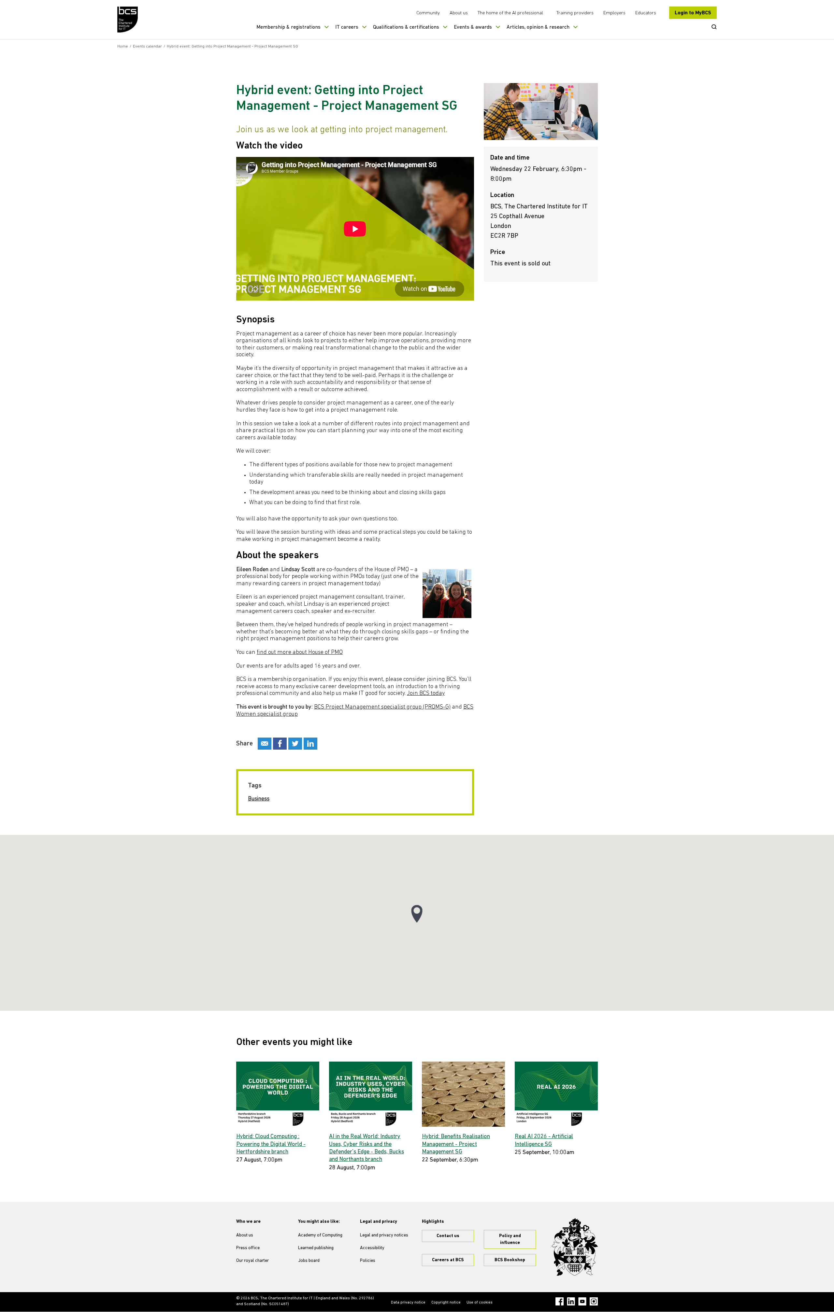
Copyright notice (446, 1303)
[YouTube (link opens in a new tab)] (582, 1301)
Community (428, 13)
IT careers (346, 27)
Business (258, 799)
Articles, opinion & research (538, 27)
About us (459, 13)
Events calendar (147, 47)
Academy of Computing (320, 1235)
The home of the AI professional (510, 13)
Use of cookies (480, 1303)
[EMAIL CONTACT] (264, 744)
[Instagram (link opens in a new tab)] (594, 1301)
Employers (614, 13)
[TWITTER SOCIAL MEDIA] (295, 744)
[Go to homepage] (127, 20)
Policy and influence (510, 1239)
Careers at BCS (448, 1260)
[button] (417, 914)
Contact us (448, 1236)
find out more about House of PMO (300, 653)
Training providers (575, 13)
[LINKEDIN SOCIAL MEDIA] (310, 744)
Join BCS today (426, 694)
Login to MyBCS (693, 13)
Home (122, 47)
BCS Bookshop (510, 1260)
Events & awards (473, 27)
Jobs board (309, 1260)
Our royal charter (252, 1260)
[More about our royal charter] (575, 1247)
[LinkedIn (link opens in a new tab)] (571, 1301)
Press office (248, 1248)
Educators (645, 13)
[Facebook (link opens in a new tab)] (559, 1301)
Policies (367, 1260)
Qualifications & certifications (406, 27)
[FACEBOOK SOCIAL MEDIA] (280, 744)
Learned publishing (316, 1248)
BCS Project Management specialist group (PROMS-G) (382, 707)
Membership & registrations (288, 27)
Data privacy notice (408, 1303)
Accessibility (372, 1248)
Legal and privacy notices (384, 1235)
